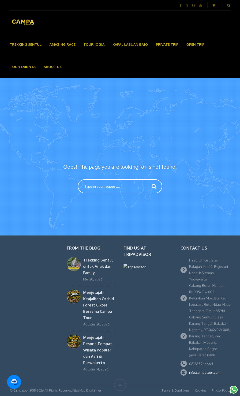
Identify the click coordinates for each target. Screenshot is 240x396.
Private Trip (167, 44)
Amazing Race (62, 44)
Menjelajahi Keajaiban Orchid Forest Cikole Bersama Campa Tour (98, 305)
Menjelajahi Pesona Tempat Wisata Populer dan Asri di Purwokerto (97, 350)
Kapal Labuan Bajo (130, 44)
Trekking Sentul (25, 44)
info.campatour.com (205, 372)
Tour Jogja (94, 44)
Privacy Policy (221, 390)
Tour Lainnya (23, 66)
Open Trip (195, 44)
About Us (53, 66)
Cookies (200, 390)
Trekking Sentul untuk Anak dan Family (98, 266)
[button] (14, 382)
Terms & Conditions (176, 390)
